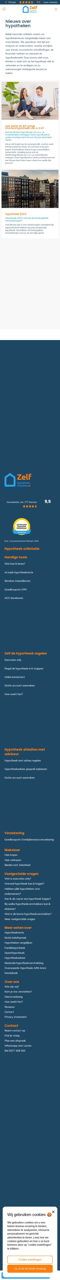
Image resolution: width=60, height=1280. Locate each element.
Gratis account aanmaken (19, 685)
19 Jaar (12, 2)
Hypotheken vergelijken (18, 942)
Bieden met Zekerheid (17, 865)
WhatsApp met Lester (18, 1045)
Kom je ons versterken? (18, 991)
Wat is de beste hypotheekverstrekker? (28, 913)
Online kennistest (14, 677)
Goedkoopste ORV (15, 589)
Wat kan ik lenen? (14, 563)
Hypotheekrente (14, 932)
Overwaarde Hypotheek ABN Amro (25, 968)
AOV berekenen (13, 598)
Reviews (9, 1006)
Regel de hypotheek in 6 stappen (23, 668)
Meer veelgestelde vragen (19, 918)
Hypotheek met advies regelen (22, 760)
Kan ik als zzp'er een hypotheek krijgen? (27, 898)
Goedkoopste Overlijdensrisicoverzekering (29, 839)
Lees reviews (47, 2)
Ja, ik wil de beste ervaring (30, 1268)
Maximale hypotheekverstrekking (23, 962)
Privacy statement (15, 1016)
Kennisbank (11, 973)
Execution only (12, 659)
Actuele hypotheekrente (18, 572)
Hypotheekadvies (14, 957)
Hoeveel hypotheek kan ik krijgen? (24, 883)
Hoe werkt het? (13, 694)
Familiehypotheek (14, 947)
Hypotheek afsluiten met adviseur (24, 751)
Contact (9, 1011)
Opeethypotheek (14, 952)
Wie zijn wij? (11, 986)
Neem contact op (14, 1030)
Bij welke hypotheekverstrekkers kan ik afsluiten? (27, 906)
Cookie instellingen (30, 1259)
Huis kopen (11, 854)
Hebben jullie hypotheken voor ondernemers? (22, 891)
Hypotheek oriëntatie (22, 549)
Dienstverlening (13, 996)
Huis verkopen (12, 859)
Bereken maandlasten (17, 580)
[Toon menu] (56, 8)
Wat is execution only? (17, 878)
